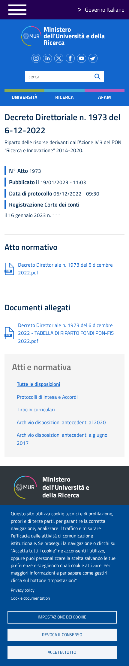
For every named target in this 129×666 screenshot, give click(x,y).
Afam (104, 97)
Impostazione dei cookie (62, 617)
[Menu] (17, 9)
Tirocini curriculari (36, 409)
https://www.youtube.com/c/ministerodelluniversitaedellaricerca (82, 57)
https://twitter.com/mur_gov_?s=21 (60, 57)
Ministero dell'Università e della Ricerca (74, 36)
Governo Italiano (104, 9)
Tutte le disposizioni (38, 384)
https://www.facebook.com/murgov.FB (71, 57)
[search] (97, 76)
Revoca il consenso (62, 635)
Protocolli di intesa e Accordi (47, 397)
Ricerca (64, 97)
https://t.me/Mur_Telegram (94, 57)
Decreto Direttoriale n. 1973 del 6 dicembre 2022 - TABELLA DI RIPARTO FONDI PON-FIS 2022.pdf (66, 333)
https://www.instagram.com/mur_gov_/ (37, 57)
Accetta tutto (62, 652)
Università (25, 97)
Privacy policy (22, 590)
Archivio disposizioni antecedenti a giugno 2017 (62, 439)
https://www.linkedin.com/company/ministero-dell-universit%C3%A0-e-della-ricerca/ (48, 57)
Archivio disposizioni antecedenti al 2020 (61, 422)
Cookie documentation (30, 598)
